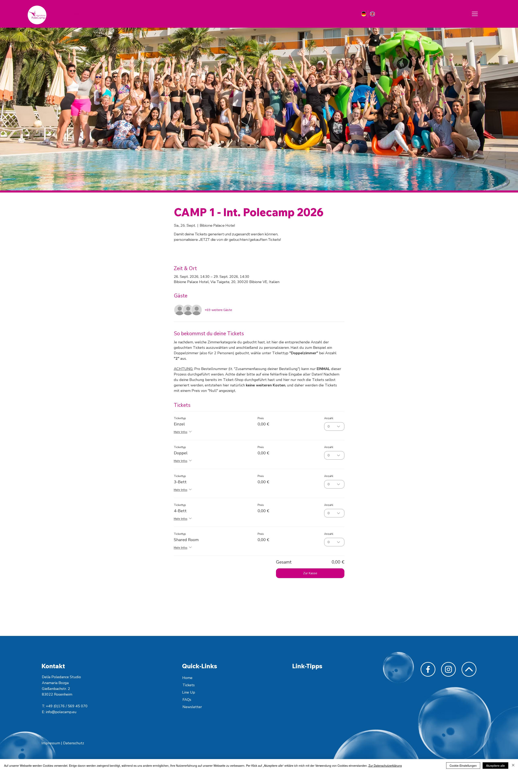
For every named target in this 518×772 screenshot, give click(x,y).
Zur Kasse (310, 573)
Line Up (188, 692)
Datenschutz (73, 743)
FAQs (187, 699)
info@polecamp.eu (61, 712)
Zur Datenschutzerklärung (385, 766)
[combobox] (334, 426)
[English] (372, 14)
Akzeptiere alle (495, 766)
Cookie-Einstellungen (463, 766)
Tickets (189, 685)
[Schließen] (513, 765)
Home (187, 677)
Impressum (51, 743)
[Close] (475, 14)
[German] (364, 14)
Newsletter (192, 706)
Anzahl (328, 418)
